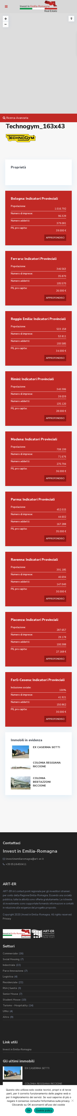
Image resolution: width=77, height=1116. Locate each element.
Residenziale (10, 982)
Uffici (6, 1011)
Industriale (9, 965)
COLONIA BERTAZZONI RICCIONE (42, 781)
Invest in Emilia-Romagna (17, 1049)
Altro (6, 1017)
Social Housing (11, 959)
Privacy (7, 918)
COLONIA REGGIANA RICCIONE (43, 1083)
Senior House (10, 994)
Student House (12, 999)
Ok (28, 1110)
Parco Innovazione (13, 971)
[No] (72, 1100)
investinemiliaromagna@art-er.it (25, 859)
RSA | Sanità (10, 988)
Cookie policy (44, 1110)
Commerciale (10, 953)
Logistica (8, 976)
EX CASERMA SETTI (46, 747)
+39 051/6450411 (16, 864)
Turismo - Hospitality (15, 1005)
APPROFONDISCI (55, 237)
